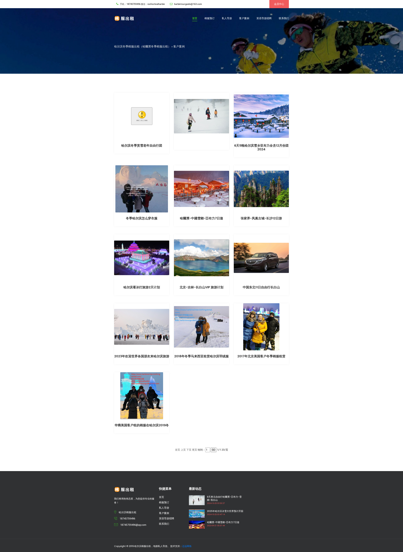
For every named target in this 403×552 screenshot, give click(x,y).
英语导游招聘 (264, 18)
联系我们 (284, 18)
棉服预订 (209, 18)
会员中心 (279, 4)
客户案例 (244, 18)
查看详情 (141, 114)
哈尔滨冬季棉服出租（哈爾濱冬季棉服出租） (142, 46)
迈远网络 (187, 546)
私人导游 (227, 18)
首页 (194, 18)
